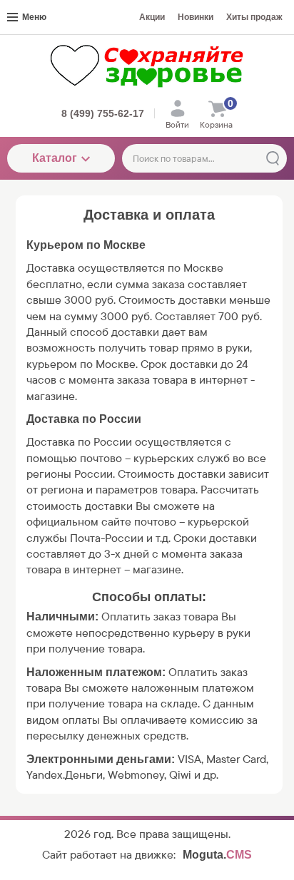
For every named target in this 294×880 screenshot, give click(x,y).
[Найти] (272, 158)
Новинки (195, 17)
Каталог (54, 158)
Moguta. (217, 855)
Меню (34, 17)
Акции (152, 17)
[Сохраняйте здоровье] (147, 66)
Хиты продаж (254, 17)
